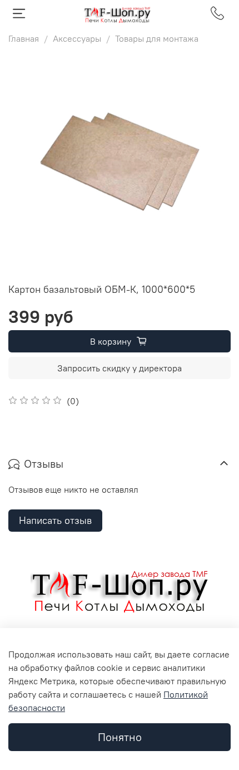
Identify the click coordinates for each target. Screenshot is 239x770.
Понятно (120, 737)
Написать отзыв (55, 520)
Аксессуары (77, 38)
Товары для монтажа (156, 38)
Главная (23, 38)
